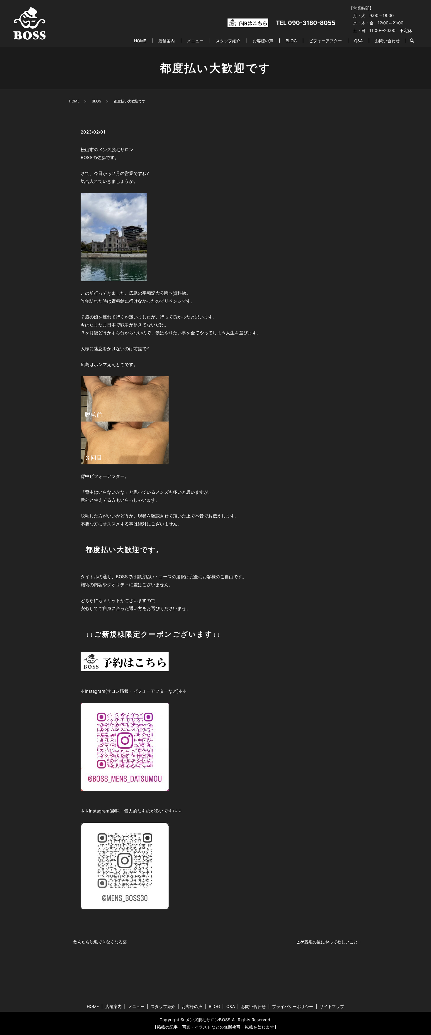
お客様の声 (263, 40)
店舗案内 (166, 40)
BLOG (291, 40)
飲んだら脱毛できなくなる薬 (100, 941)
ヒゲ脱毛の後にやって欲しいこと (327, 941)
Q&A (358, 40)
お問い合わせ (387, 40)
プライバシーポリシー (292, 1006)
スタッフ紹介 (228, 40)
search (412, 40)
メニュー (195, 40)
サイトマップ (332, 1006)
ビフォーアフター (325, 40)
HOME (140, 40)
